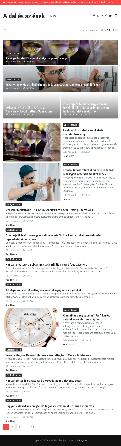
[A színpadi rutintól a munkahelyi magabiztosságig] (31, 142)
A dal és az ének (24, 16)
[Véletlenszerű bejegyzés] (108, 30)
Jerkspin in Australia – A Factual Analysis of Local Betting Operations (29, 109)
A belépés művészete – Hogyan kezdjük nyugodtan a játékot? (44, 290)
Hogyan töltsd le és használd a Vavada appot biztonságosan (44, 380)
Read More (68, 156)
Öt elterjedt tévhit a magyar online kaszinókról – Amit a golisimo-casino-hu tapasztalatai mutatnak (87, 107)
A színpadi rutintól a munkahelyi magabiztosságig (37, 58)
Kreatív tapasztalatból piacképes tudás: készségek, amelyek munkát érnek (53, 84)
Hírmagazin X (82, 440)
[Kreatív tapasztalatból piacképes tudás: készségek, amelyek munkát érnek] (31, 182)
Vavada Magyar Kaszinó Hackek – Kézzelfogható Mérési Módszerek (48, 355)
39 (32, 427)
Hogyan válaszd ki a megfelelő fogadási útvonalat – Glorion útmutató (50, 406)
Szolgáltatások (13, 53)
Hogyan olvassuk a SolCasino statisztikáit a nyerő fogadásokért (46, 264)
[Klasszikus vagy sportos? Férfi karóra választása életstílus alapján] (31, 327)
